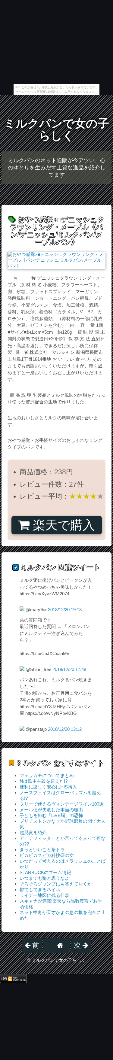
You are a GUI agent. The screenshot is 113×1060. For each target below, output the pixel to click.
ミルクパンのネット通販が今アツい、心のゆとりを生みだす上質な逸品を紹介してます (56, 167)
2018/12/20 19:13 (65, 609)
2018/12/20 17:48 (69, 669)
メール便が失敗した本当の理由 (51, 809)
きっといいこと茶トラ (42, 849)
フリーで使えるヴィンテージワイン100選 (62, 803)
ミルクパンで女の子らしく (56, 129)
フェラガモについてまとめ (47, 775)
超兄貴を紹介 (33, 832)
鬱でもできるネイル (40, 889)
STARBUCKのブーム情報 (45, 872)
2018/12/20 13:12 (65, 729)
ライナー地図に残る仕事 (44, 895)
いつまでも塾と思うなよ (44, 878)
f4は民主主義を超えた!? (43, 781)
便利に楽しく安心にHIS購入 (48, 786)
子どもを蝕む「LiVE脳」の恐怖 (51, 815)
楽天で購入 (62, 525)
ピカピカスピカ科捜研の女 (47, 855)
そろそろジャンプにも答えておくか (56, 883)
